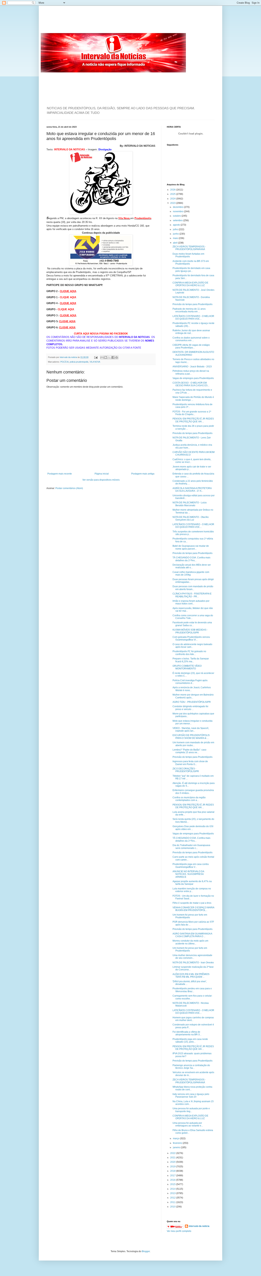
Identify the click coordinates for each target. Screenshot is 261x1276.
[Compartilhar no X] (109, 357)
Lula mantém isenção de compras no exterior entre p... (192, 890)
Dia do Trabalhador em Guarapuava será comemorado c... (191, 846)
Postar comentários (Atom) (69, 488)
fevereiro (178, 1143)
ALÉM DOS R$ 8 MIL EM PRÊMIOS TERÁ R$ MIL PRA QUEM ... (191, 975)
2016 (173, 1180)
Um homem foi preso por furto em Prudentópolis (190, 916)
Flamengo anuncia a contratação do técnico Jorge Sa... (191, 1066)
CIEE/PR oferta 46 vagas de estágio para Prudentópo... (191, 346)
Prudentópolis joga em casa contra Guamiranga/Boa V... (191, 865)
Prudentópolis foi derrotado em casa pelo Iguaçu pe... (191, 269)
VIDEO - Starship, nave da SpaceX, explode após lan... (191, 729)
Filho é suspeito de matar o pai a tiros (192, 903)
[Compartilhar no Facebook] (113, 357)
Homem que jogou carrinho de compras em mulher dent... (193, 1019)
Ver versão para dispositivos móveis (101, 479)
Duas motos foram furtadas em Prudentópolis (188, 255)
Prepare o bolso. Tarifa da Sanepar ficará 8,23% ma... (191, 660)
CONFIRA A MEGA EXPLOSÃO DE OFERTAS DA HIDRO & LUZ (190, 284)
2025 (173, 194)
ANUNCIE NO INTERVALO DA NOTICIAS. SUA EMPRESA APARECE (188, 874)
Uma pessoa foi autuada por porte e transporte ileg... (191, 1109)
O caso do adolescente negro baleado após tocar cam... (192, 645)
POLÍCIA (64, 362)
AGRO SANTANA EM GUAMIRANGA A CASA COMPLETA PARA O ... (192, 935)
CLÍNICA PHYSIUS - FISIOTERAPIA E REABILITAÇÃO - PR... (192, 595)
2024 (173, 198)
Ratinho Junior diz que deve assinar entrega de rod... (191, 331)
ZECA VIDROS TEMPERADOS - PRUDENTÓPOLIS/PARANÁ (189, 248)
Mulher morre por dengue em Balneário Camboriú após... (193, 696)
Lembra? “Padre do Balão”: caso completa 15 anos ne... (189, 751)
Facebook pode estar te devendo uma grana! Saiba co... (192, 624)
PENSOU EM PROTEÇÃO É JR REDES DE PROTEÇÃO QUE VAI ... (193, 420)
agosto (177, 224)
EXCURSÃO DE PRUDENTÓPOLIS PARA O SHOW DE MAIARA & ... (191, 736)
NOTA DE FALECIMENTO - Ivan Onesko (193, 962)
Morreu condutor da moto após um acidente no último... (190, 942)
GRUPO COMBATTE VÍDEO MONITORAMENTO (187, 667)
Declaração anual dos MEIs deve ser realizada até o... (192, 566)
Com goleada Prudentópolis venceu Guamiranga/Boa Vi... (191, 638)
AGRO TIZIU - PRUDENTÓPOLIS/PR (192, 702)
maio (176, 238)
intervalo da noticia (69, 357)
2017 (173, 1175)
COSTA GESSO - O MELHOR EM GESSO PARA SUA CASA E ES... (191, 384)
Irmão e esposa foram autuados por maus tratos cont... (191, 602)
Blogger (146, 1251)
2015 (173, 1184)
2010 (173, 1206)
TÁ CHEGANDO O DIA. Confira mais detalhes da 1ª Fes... (191, 559)
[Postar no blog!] (106, 357)
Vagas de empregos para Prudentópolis (193, 378)
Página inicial (102, 473)
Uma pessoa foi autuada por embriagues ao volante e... (188, 1124)
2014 (173, 1189)
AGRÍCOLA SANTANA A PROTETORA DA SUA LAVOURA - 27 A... (192, 489)
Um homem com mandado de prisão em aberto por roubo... (193, 743)
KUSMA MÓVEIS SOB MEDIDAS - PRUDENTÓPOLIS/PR (190, 631)
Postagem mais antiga (142, 473)
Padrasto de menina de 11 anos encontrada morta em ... (189, 310)
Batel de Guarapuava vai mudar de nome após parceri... (191, 547)
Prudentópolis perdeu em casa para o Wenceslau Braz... (192, 990)
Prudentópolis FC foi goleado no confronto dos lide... (189, 652)
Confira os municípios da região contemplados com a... (189, 799)
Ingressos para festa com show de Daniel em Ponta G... (190, 762)
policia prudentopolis (79, 362)
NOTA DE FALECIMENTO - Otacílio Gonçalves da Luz (191, 518)
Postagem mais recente (59, 473)
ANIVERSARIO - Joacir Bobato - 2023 (192, 366)
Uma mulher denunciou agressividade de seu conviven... (192, 956)
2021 (173, 1157)
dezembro (178, 207)
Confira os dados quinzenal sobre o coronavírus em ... (191, 339)
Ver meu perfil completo (179, 1231)
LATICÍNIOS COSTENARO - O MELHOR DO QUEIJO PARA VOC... (193, 317)
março (176, 1138)
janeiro (177, 1147)
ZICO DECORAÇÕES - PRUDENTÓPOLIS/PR (186, 770)
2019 (173, 1166)
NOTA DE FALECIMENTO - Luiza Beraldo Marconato (190, 504)
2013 (173, 1193)
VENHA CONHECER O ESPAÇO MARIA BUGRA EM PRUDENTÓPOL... (193, 909)
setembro (178, 220)
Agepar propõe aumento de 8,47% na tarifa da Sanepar (192, 882)
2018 (173, 1171)
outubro (177, 216)
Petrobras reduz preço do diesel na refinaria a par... (191, 372)
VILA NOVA (95, 362)
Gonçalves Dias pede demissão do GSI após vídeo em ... (193, 827)
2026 (173, 189)
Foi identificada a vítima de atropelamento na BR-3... (187, 1033)
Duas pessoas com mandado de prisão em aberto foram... (193, 587)
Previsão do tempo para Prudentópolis (192, 304)
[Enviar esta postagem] (95, 357)
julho (176, 229)
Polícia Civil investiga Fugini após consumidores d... (190, 681)
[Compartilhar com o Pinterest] (116, 357)
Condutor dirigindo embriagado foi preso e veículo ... (190, 707)
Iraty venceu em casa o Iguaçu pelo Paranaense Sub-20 (191, 1095)
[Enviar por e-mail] (102, 357)
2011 (173, 1202)
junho (176, 233)
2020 (173, 1162)
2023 (173, 203)
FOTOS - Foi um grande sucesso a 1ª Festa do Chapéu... (192, 413)
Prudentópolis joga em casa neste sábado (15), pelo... (190, 1040)
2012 (173, 1197)
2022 (173, 1153)
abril (175, 242)
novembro (178, 211)
